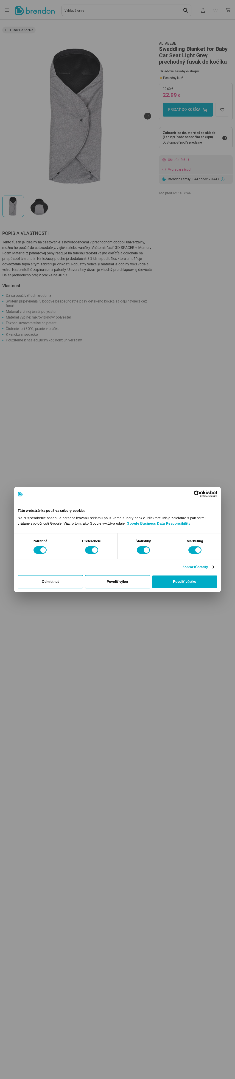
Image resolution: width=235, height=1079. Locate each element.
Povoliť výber (117, 581)
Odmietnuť (50, 581)
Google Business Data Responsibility (158, 523)
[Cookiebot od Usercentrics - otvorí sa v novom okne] (197, 493)
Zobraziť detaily (195, 567)
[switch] (91, 550)
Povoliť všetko (184, 581)
